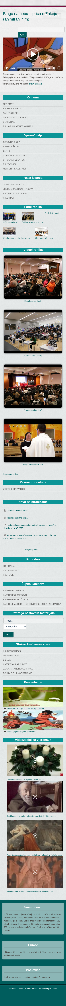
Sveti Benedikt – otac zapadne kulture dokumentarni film (30, 891)
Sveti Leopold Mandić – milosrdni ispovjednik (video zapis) (31, 816)
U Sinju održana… (11, 222)
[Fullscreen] (58, 68)
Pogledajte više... (33, 549)
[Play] (7, 68)
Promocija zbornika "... (34, 410)
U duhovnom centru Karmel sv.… (18, 238)
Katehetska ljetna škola (17, 511)
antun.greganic (35, 84)
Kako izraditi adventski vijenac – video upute (25, 780)
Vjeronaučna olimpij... (33, 355)
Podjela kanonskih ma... (34, 464)
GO (22, 34)
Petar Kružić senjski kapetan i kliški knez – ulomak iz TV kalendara (34, 855)
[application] (33, 54)
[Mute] (54, 68)
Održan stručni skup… (45, 238)
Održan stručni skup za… (33, 222)
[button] (33, 54)
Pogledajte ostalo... (53, 213)
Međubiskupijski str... (33, 301)
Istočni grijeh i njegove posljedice (21, 731)
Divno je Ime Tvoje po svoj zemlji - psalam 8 (26, 708)
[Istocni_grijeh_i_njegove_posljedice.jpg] (33, 720)
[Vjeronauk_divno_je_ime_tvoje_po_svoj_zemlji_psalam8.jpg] (33, 697)
